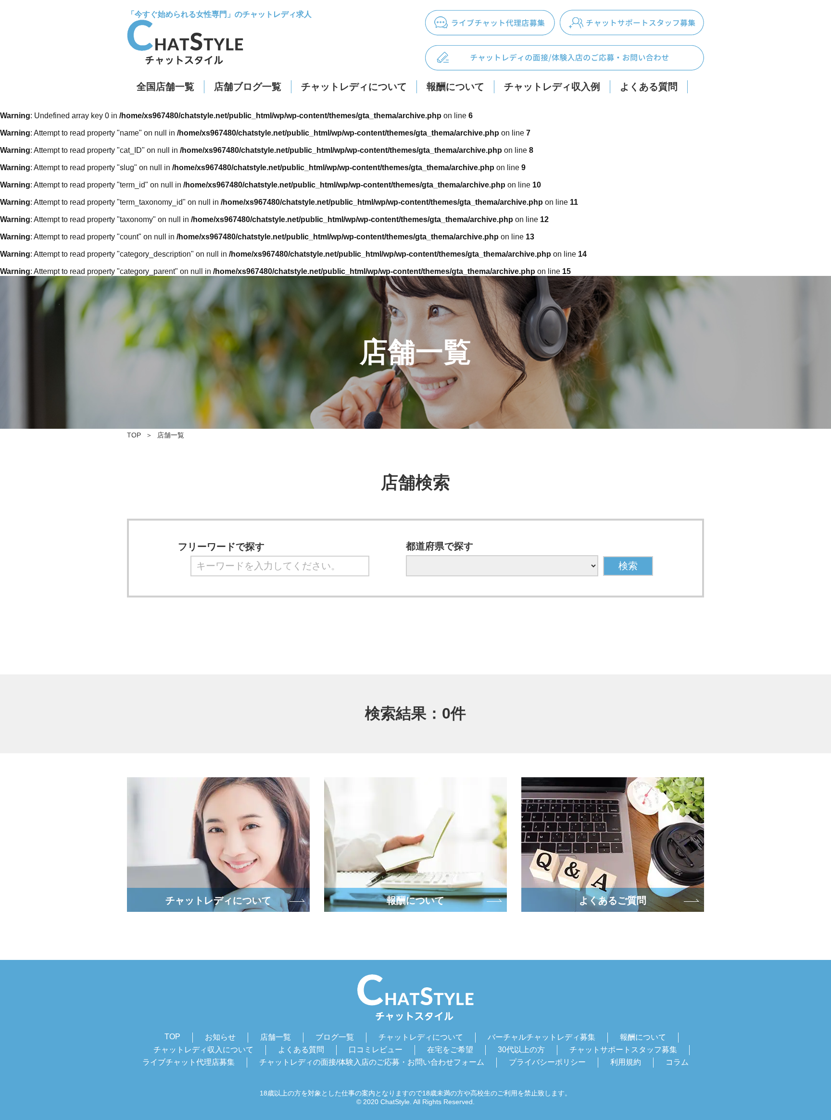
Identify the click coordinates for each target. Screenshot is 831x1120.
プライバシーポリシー (547, 1062)
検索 (628, 565)
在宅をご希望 (450, 1049)
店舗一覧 (170, 435)
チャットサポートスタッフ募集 (623, 1049)
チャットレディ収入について (203, 1049)
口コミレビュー (376, 1049)
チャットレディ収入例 (552, 86)
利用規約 (625, 1062)
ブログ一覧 (334, 1037)
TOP (134, 435)
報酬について (455, 86)
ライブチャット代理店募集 (188, 1062)
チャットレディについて (354, 86)
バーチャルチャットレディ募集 (541, 1037)
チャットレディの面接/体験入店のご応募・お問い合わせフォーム (371, 1062)
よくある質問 (649, 86)
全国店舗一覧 (165, 86)
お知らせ (220, 1037)
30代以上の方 (521, 1049)
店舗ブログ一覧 (247, 86)
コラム (677, 1062)
